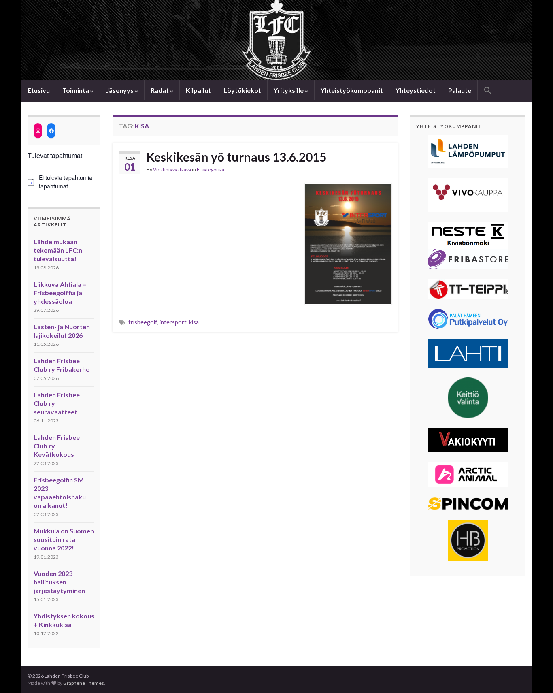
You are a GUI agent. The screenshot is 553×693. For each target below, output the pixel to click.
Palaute (459, 90)
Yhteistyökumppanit (352, 90)
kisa (194, 322)
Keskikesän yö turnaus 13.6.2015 (236, 156)
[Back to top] (535, 675)
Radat (160, 90)
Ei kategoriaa (210, 169)
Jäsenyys (120, 90)
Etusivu (39, 90)
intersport (173, 322)
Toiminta (76, 90)
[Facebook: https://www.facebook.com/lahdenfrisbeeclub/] (51, 130)
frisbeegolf (142, 322)
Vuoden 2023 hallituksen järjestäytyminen (59, 581)
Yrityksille (289, 90)
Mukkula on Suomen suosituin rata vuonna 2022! (64, 539)
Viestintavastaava (172, 169)
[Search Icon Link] (488, 91)
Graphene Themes (83, 683)
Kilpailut (198, 90)
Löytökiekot (242, 90)
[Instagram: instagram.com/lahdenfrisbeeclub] (38, 130)
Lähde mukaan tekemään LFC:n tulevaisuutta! (58, 250)
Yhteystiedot (416, 90)
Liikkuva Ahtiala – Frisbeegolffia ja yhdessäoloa (60, 292)
